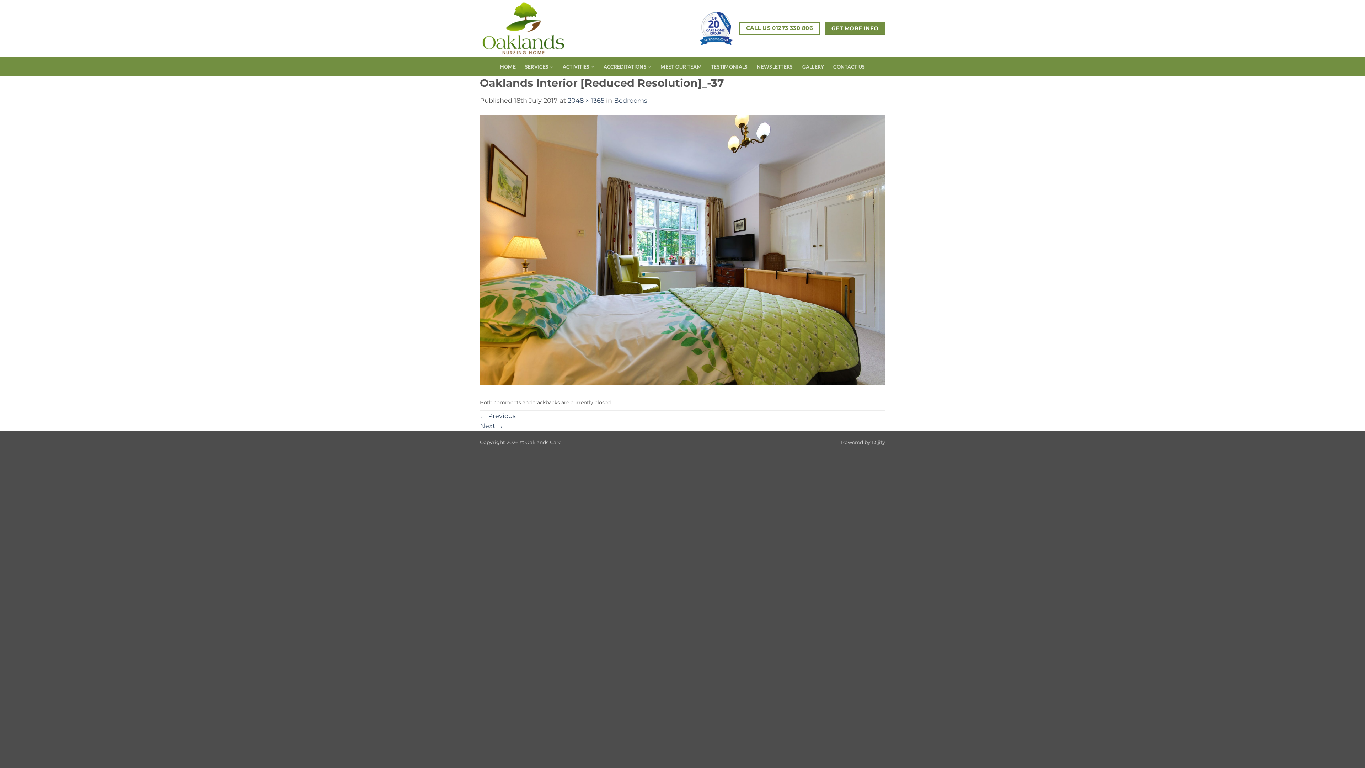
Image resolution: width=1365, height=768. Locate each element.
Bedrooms (630, 100)
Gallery (813, 67)
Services (536, 67)
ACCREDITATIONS (625, 67)
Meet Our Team (681, 67)
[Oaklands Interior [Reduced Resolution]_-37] (682, 249)
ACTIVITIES (576, 67)
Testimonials (729, 67)
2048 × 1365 (586, 100)
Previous (498, 416)
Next (491, 426)
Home (508, 67)
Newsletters (775, 67)
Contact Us (849, 67)
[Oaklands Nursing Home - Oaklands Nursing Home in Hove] (536, 28)
